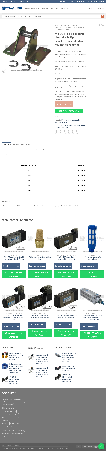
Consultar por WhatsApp (70, 111)
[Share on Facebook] (56, 132)
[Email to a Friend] (64, 132)
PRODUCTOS (35, 8)
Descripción (6, 144)
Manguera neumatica (16, 423)
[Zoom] (4, 71)
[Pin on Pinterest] (68, 132)
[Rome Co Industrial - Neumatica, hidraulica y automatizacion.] (12, 8)
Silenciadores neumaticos (16, 430)
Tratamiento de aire (17, 433)
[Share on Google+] (72, 132)
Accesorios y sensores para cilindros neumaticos (12, 400)
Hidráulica (5, 423)
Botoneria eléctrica (7, 404)
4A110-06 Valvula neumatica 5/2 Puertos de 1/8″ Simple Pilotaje (13, 258)
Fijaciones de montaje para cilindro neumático (12, 419)
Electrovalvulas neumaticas (10, 415)
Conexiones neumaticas (9, 411)
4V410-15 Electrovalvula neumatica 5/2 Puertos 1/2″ (66, 258)
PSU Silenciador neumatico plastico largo (92, 258)
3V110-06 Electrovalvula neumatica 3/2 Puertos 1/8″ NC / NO (13, 317)
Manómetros (6, 427)
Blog (9, 445)
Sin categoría (6, 433)
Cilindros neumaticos (8, 408)
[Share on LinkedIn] (76, 132)
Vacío (3, 437)
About (4, 445)
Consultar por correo (63, 104)
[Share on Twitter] (60, 132)
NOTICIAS (54, 8)
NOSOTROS (46, 8)
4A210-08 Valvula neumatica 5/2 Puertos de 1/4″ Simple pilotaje (66, 317)
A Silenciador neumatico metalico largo (40, 258)
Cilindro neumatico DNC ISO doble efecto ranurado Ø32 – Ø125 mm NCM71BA (92, 317)
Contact (16, 445)
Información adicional (22, 144)
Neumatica (65, 25)
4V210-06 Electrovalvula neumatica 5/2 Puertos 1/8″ (40, 317)
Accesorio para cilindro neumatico (70, 125)
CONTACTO (64, 8)
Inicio (57, 25)
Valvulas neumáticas (13, 437)
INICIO (27, 8)
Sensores (4, 430)
